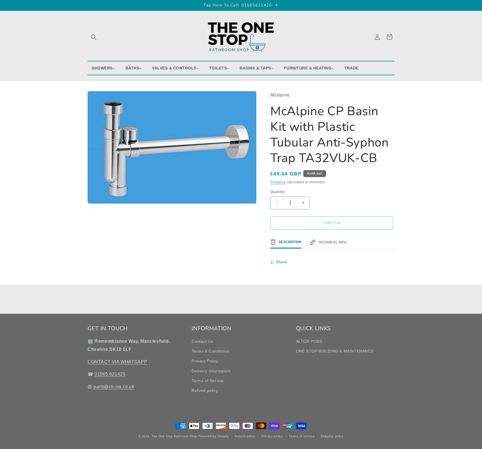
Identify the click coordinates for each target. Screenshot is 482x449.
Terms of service (302, 436)
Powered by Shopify (213, 436)
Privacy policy (272, 436)
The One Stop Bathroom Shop (174, 436)
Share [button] (281, 262)
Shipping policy (332, 436)
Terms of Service (208, 380)
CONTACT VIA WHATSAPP (117, 361)
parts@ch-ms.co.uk (113, 387)
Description (290, 242)
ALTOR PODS (309, 341)
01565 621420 (110, 374)
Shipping (278, 182)
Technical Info (332, 242)
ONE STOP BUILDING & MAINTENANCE (335, 351)
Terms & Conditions (210, 351)
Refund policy (205, 390)
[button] (94, 37)
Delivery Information (211, 371)
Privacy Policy (205, 361)
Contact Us (202, 341)
